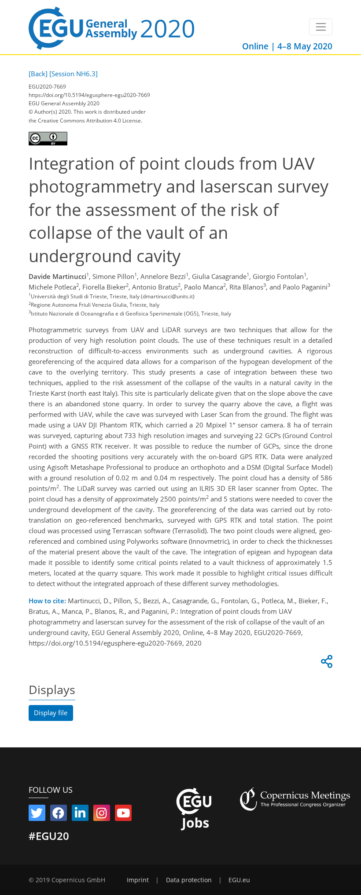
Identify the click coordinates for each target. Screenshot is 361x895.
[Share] (325, 663)
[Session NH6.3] (73, 73)
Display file (50, 712)
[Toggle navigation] (320, 27)
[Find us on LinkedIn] (80, 814)
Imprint (138, 880)
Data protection (189, 880)
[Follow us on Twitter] (37, 814)
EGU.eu (239, 880)
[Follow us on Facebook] (58, 814)
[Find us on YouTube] (123, 814)
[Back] (38, 73)
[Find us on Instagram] (101, 814)
